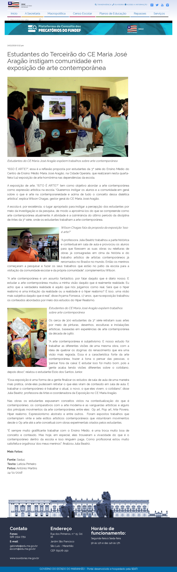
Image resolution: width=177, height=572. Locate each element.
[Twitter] (156, 4)
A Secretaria (32, 13)
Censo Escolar (82, 13)
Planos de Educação (112, 13)
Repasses (140, 13)
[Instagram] (166, 4)
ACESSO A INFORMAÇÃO (136, 5)
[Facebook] (151, 4)
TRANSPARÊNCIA (104, 5)
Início (14, 13)
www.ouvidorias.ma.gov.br (24, 558)
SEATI (134, 569)
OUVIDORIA (119, 5)
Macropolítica (57, 13)
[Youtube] (161, 4)
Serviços (159, 13)
